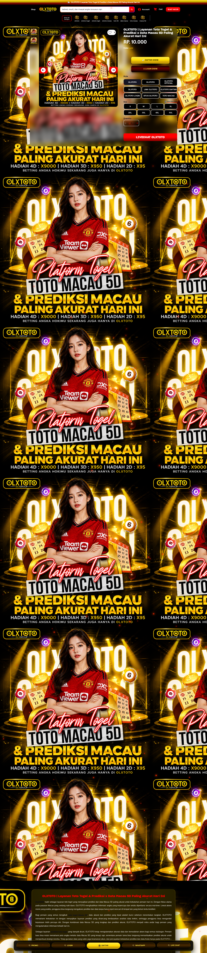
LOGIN (70, 945)
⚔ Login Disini (150, 69)
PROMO (35, 945)
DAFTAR (105, 945)
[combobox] (94, 9)
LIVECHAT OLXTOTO (150, 137)
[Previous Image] (43, 70)
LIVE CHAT (175, 945)
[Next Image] (113, 70)
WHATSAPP (140, 945)
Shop (33, 9)
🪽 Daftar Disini (150, 60)
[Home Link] (48, 9)
